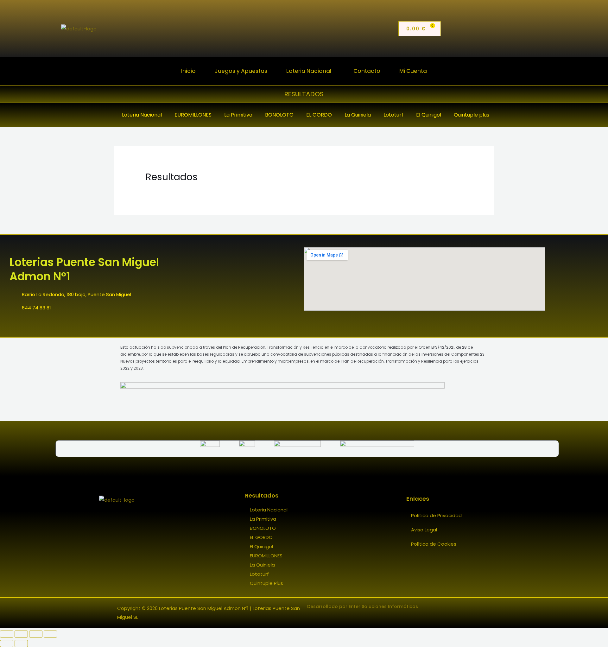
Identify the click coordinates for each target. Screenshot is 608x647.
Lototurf (259, 574)
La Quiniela (262, 564)
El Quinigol (261, 546)
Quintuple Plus (266, 583)
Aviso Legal (424, 529)
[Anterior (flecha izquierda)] (6, 643)
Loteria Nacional (308, 71)
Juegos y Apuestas (241, 71)
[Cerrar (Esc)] (50, 634)
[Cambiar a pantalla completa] (21, 634)
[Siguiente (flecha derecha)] (21, 643)
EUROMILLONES (266, 555)
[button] (310, 71)
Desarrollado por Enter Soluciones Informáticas (362, 606)
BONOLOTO (263, 528)
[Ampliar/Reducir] (6, 634)
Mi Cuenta (413, 71)
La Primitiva (263, 519)
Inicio (188, 71)
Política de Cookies (433, 544)
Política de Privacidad (436, 515)
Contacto (366, 71)
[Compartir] (35, 634)
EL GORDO (261, 537)
